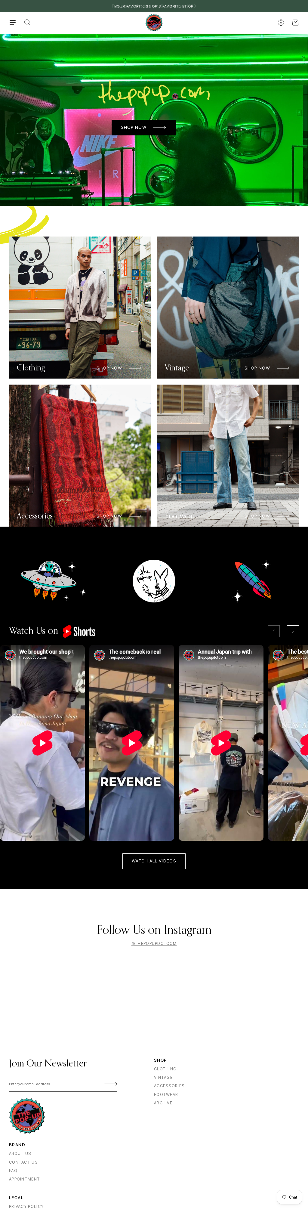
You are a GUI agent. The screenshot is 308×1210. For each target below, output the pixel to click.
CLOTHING (165, 1069)
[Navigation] (12, 22)
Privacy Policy (26, 1206)
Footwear (166, 1094)
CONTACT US (23, 1162)
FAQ (13, 1170)
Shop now (133, 127)
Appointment (24, 1179)
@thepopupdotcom (154, 943)
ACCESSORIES (169, 1086)
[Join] (109, 1084)
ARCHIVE (163, 1103)
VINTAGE (163, 1077)
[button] (295, 22)
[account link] (281, 22)
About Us (20, 1153)
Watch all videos (154, 861)
